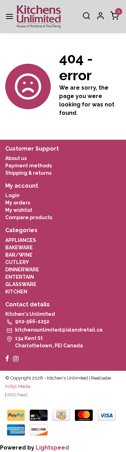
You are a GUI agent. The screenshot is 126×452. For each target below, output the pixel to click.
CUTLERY (17, 262)
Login (12, 195)
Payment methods (28, 165)
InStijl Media (17, 386)
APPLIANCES (20, 240)
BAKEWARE (19, 247)
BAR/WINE (19, 255)
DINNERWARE (22, 269)
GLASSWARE (20, 284)
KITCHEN (16, 291)
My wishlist (18, 210)
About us (16, 158)
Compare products (28, 217)
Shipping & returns (28, 173)
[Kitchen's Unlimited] (38, 16)
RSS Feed (17, 394)
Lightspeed (52, 447)
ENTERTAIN (19, 277)
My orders (17, 203)
